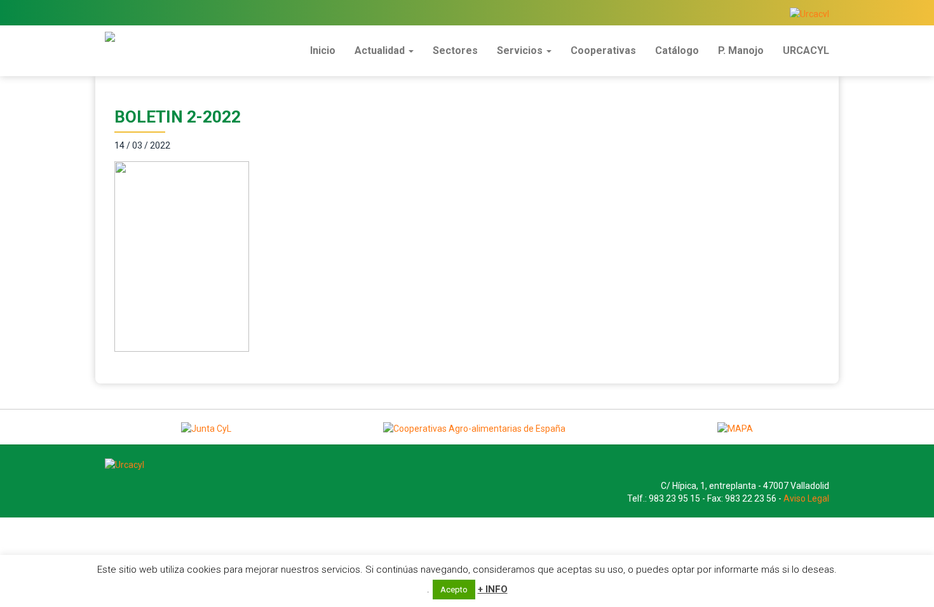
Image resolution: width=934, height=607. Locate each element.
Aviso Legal (806, 498)
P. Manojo (741, 50)
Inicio (322, 50)
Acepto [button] (454, 589)
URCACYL (806, 50)
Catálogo (677, 50)
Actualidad (381, 50)
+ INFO (493, 589)
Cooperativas (603, 50)
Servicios (521, 50)
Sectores (455, 50)
